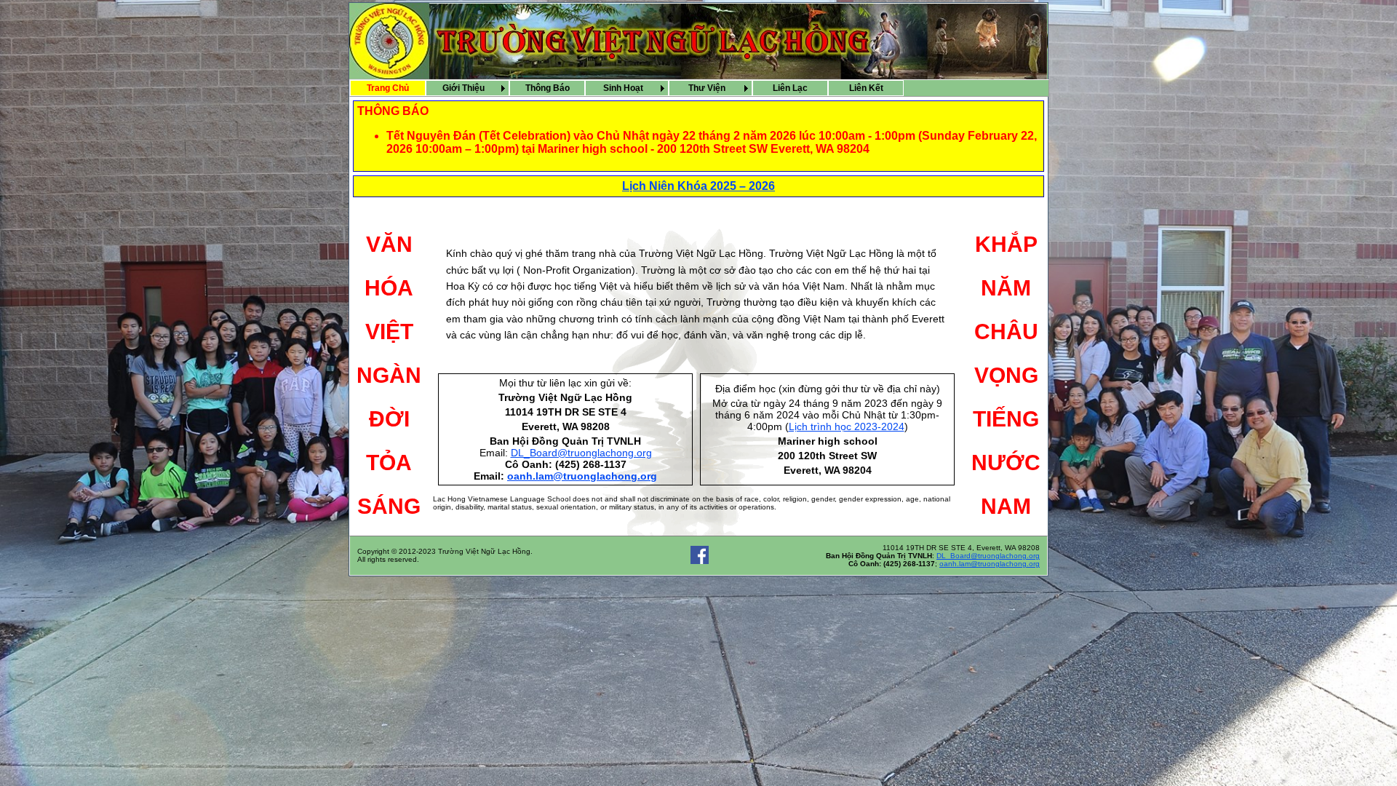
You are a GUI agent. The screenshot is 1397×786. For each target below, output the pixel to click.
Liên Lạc (790, 88)
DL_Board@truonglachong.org (581, 452)
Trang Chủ (388, 88)
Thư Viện (706, 88)
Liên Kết (866, 88)
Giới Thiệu (463, 88)
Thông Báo (547, 88)
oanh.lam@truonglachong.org (582, 476)
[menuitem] (388, 88)
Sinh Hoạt (623, 88)
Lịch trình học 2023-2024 (846, 426)
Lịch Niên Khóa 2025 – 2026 (698, 186)
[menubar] (627, 88)
